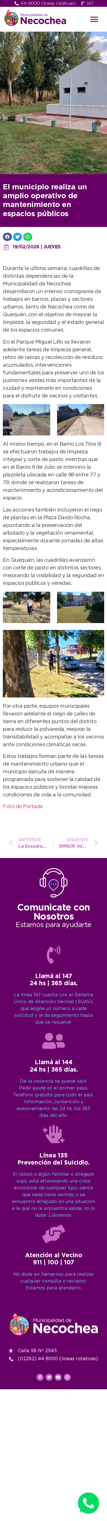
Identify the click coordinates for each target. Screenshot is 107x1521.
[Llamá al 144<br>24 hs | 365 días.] (54, 1041)
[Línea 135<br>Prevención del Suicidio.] (54, 1134)
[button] (94, 19)
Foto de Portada (23, 806)
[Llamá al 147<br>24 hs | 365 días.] (54, 955)
